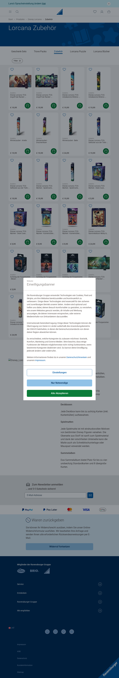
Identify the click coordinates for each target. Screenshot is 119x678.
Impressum (40, 360)
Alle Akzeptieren (59, 393)
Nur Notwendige (59, 383)
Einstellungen (60, 372)
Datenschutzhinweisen (76, 357)
